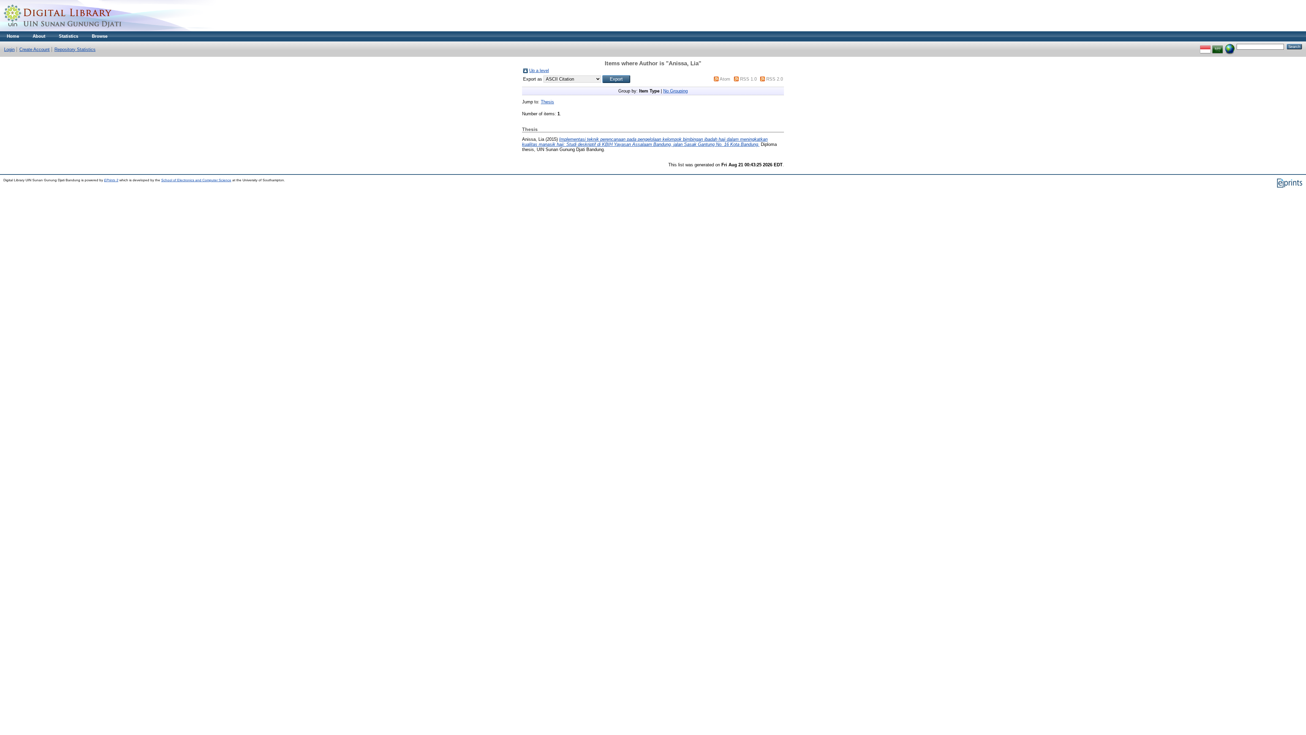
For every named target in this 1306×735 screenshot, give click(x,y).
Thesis (547, 101)
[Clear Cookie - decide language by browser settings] (1229, 46)
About (39, 36)
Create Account (34, 49)
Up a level (539, 70)
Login (9, 49)
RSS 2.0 (774, 79)
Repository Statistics (75, 49)
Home (13, 36)
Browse (99, 36)
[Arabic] (1217, 46)
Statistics (68, 36)
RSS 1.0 (748, 79)
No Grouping (675, 91)
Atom (725, 79)
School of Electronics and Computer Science (196, 180)
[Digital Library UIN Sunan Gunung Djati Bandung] (63, 29)
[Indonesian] (1205, 46)
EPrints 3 (111, 180)
